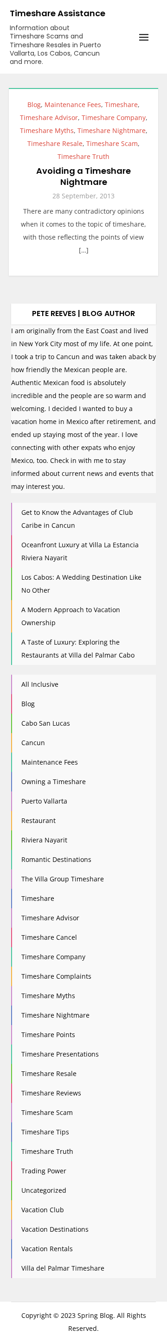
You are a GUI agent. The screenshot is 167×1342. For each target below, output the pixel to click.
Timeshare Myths (47, 130)
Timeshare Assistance (57, 13)
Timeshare (121, 104)
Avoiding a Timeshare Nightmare (83, 176)
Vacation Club (42, 1209)
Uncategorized (43, 1190)
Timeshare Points (48, 1034)
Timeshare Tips (45, 1131)
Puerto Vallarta (44, 801)
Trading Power (43, 1170)
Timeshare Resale (55, 143)
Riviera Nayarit (44, 840)
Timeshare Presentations (60, 1054)
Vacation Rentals (47, 1248)
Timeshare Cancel (49, 937)
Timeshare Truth (83, 156)
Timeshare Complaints (56, 976)
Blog (34, 104)
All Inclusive (39, 684)
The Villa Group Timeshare (62, 878)
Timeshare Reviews (51, 1093)
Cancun (33, 742)
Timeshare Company (114, 117)
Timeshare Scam (112, 143)
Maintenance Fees (73, 104)
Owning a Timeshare (53, 781)
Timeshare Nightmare (111, 130)
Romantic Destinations (56, 859)
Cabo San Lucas (45, 723)
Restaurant (38, 820)
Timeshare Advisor (49, 117)
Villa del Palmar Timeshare (62, 1268)
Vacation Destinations (55, 1229)
